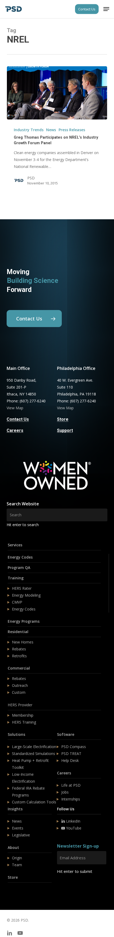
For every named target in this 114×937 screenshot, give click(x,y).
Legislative (21, 834)
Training (16, 577)
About (13, 847)
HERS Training (24, 722)
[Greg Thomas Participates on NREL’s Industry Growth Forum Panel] (57, 92)
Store (13, 877)
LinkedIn (72, 821)
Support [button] (65, 430)
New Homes (22, 642)
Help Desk (70, 760)
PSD (31, 177)
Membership (22, 715)
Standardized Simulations (33, 753)
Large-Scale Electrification (34, 746)
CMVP (17, 602)
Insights (15, 808)
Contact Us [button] (18, 419)
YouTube (73, 828)
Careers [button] (15, 430)
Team (17, 864)
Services (15, 544)
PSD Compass (73, 746)
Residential (18, 631)
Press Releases (72, 129)
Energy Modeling (26, 595)
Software (65, 734)
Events (17, 828)
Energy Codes (20, 557)
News (51, 129)
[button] (106, 9)
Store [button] (62, 419)
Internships (70, 799)
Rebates (19, 648)
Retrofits (19, 655)
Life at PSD (71, 785)
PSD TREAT (71, 753)
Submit (69, 887)
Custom (18, 692)
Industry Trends (28, 129)
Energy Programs (24, 621)
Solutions (16, 734)
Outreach (20, 685)
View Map (15, 407)
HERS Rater (22, 588)
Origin (17, 857)
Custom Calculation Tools (34, 801)
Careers (64, 772)
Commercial (19, 668)
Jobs (65, 792)
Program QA (19, 567)
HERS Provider (20, 704)
